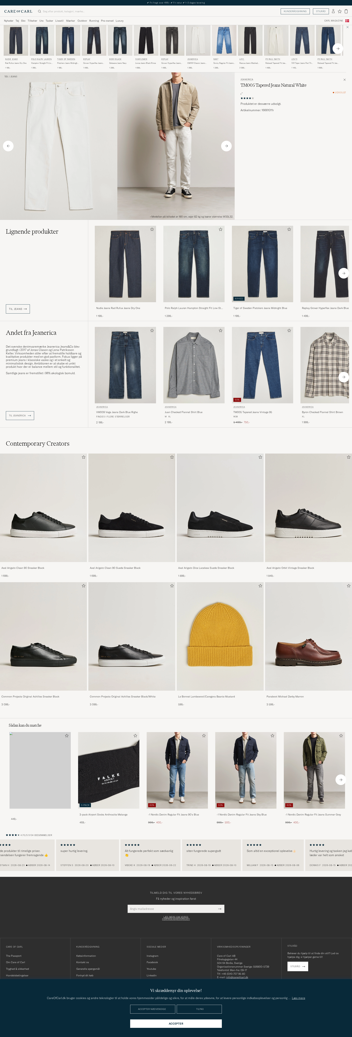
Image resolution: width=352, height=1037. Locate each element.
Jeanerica (192, 59)
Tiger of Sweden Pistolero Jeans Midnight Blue (260, 308)
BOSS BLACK (115, 59)
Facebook (152, 962)
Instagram (152, 955)
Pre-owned (107, 20)
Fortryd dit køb (84, 975)
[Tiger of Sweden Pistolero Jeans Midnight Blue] (262, 304)
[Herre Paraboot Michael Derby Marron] (308, 636)
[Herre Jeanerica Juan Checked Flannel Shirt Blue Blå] (194, 365)
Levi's (294, 59)
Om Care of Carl (15, 962)
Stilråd (321, 11)
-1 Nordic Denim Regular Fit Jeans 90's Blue (173, 814)
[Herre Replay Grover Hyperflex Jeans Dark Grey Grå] (172, 40)
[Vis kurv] (346, 11)
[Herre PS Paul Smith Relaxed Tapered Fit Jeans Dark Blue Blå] (328, 40)
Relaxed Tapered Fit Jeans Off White (276, 63)
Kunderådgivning (295, 11)
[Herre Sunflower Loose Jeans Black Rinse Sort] (146, 40)
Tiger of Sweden (66, 59)
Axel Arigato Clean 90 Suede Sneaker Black (115, 568)
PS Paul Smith (272, 59)
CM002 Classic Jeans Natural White (196, 63)
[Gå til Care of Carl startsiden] (18, 11)
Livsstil (59, 20)
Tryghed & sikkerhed (17, 968)
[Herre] (40, 770)
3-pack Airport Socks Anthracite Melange (103, 814)
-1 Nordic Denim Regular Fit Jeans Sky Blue (242, 814)
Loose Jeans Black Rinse (145, 63)
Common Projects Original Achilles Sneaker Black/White (122, 696)
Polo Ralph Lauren (41, 59)
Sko (23, 20)
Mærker (70, 20)
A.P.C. (242, 59)
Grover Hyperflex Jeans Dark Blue (93, 63)
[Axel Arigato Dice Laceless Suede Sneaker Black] (220, 564)
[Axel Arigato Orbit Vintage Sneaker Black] (308, 564)
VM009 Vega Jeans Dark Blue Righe (117, 412)
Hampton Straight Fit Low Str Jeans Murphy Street (41, 63)
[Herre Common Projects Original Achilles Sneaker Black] (43, 636)
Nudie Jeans (11, 59)
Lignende (32, 231)
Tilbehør (32, 20)
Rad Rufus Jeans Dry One (15, 63)
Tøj (17, 20)
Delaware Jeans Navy (117, 63)
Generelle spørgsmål (88, 968)
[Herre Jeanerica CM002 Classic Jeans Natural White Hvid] (198, 40)
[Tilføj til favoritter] (151, 230)
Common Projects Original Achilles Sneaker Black (30, 696)
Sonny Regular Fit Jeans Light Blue (223, 63)
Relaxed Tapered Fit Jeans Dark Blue (328, 63)
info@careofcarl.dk (237, 977)
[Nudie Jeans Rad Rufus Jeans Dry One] (125, 304)
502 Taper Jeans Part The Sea (302, 63)
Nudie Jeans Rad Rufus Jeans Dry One (118, 308)
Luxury (119, 20)
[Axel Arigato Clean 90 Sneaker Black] (43, 564)
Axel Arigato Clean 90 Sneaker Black (22, 568)
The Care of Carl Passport (176, 2)
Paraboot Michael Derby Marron (285, 696)
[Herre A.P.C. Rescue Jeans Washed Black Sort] (250, 40)
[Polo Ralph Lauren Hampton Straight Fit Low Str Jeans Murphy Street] (194, 304)
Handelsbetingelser (17, 975)
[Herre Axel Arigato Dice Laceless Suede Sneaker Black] (220, 508)
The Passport (13, 955)
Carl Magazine (333, 20)
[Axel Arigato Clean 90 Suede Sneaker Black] (131, 564)
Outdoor (82, 20)
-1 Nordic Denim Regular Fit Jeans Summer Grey (313, 814)
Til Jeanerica (17, 415)
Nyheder (8, 20)
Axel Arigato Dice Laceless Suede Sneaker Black (206, 568)
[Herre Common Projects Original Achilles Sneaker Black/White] (131, 636)
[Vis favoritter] (340, 11)
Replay (86, 59)
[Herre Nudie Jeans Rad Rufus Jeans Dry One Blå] (16, 40)
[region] (176, 855)
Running (94, 20)
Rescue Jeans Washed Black (248, 63)
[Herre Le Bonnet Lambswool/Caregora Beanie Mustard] (220, 636)
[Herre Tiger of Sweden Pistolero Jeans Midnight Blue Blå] (68, 40)
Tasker (49, 20)
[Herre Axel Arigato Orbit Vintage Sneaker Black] (308, 508)
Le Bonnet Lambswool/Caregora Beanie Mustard (206, 696)
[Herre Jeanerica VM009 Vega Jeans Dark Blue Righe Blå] (125, 365)
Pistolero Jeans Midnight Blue (67, 63)
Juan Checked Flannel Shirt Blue (183, 412)
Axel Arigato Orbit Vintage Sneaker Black (290, 568)
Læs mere (298, 998)
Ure (41, 20)
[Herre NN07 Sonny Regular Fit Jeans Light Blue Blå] (224, 40)
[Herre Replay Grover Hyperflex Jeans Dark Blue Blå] (94, 40)
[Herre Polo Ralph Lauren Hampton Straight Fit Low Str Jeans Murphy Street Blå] (42, 40)
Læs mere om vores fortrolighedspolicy (176, 918)
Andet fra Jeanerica (31, 332)
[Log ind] (333, 11)
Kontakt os (82, 962)
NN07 (215, 59)
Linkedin (152, 975)
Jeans (13, 76)
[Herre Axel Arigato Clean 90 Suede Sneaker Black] (131, 508)
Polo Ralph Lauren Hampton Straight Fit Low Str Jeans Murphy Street (193, 308)
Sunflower (141, 59)
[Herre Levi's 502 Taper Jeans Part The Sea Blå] (302, 40)
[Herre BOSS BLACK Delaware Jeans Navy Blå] (120, 40)
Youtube (151, 968)
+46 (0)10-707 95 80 (233, 973)
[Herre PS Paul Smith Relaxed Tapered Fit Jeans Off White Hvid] (276, 40)
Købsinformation (86, 955)
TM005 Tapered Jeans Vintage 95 (252, 412)
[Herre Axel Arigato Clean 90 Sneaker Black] (43, 508)
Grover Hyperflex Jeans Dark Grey (171, 63)
